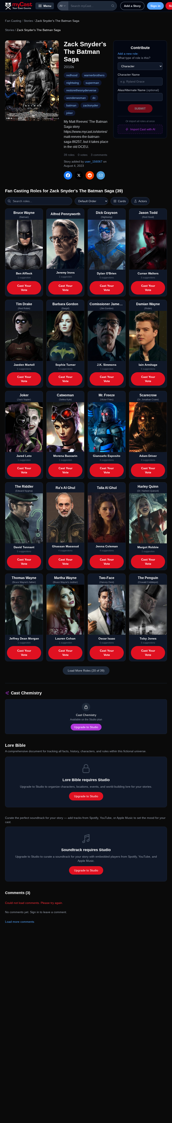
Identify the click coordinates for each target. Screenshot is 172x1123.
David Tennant (24, 547)
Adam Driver (148, 455)
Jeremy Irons (65, 272)
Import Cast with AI (142, 129)
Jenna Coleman (107, 546)
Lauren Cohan (65, 638)
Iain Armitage (148, 364)
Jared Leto (24, 455)
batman (71, 105)
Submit (140, 108)
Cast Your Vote (24, 288)
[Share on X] (79, 175)
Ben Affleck (24, 273)
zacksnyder (90, 105)
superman (92, 82)
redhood (71, 75)
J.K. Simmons (106, 364)
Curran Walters (148, 273)
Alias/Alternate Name (138, 90)
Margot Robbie (148, 547)
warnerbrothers (94, 75)
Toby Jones (148, 638)
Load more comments (19, 921)
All (61, 5)
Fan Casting (13, 20)
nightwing (72, 82)
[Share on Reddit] (90, 175)
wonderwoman (76, 98)
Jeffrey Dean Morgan (24, 638)
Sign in (155, 6)
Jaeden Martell (24, 364)
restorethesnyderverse (81, 90)
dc (94, 98)
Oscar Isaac (106, 638)
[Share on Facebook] (68, 175)
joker (69, 113)
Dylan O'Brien (106, 273)
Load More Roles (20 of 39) (86, 670)
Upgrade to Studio (86, 727)
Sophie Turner (65, 364)
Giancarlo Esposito (106, 455)
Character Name (129, 74)
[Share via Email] (100, 175)
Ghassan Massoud (65, 546)
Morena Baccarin (65, 455)
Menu (47, 6)
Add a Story (132, 6)
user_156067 (93, 161)
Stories (28, 20)
